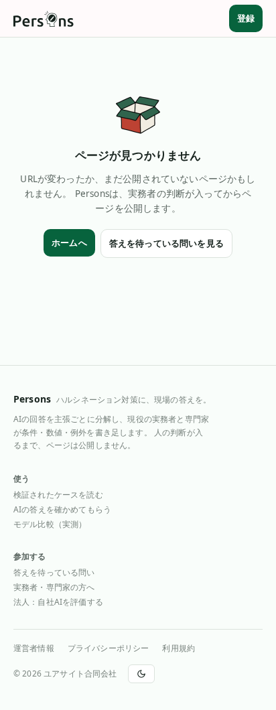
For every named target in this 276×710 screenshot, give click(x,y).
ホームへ (69, 242)
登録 (246, 18)
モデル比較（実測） (49, 524)
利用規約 (178, 648)
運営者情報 (33, 648)
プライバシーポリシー (108, 648)
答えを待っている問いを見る (166, 243)
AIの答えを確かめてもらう (62, 509)
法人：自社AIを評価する (58, 602)
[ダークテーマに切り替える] (141, 673)
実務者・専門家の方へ (54, 587)
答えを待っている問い (54, 572)
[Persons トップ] (43, 19)
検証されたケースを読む (58, 494)
